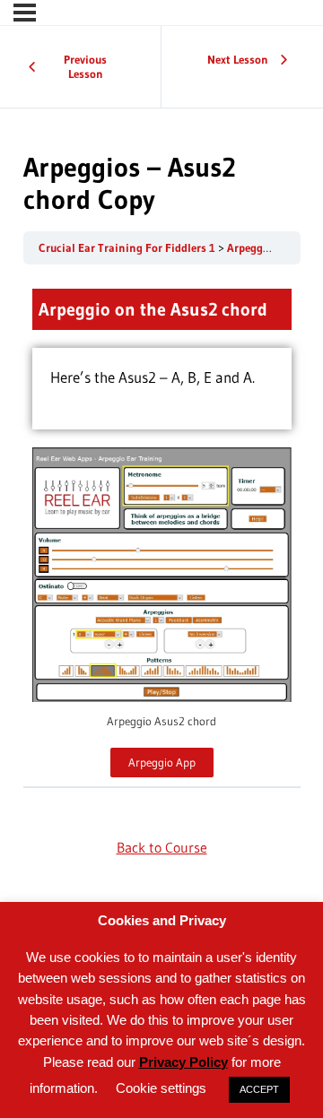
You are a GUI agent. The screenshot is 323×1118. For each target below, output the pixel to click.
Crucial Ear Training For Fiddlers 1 (128, 248)
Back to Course (162, 847)
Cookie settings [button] (161, 1088)
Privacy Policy (183, 1062)
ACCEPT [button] (259, 1089)
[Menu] (24, 12)
